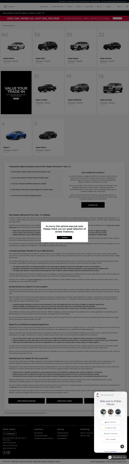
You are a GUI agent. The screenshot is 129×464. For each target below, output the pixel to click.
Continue (64, 237)
